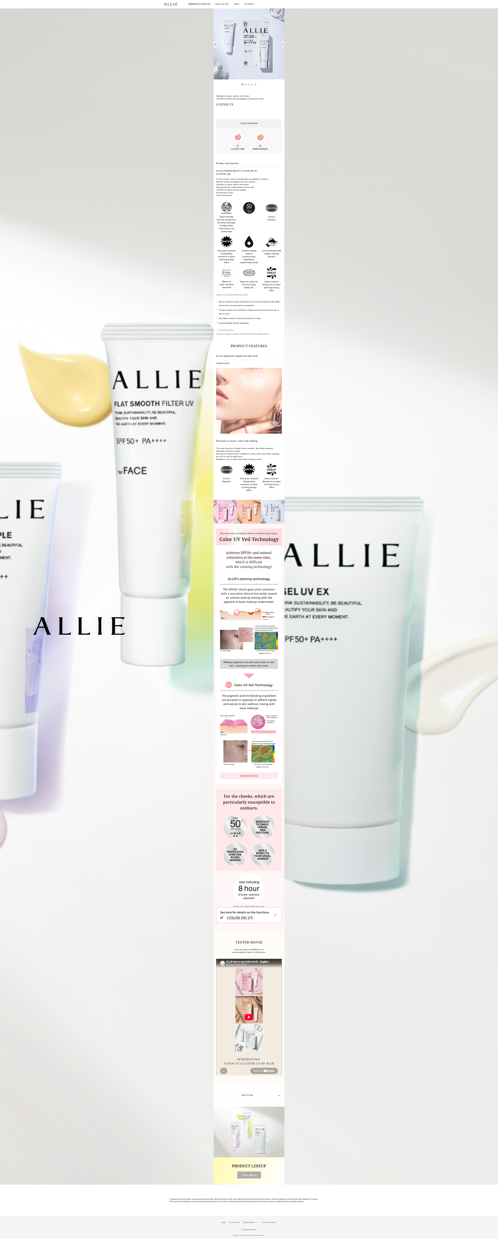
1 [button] (242, 84)
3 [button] (248, 84)
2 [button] (245, 84)
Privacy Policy (234, 1223)
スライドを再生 (255, 84)
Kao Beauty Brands (248, 1230)
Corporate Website (269, 1223)
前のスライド (215, 44)
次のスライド (282, 44)
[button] (249, 1096)
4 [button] (251, 84)
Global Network (249, 1223)
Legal (224, 1223)
